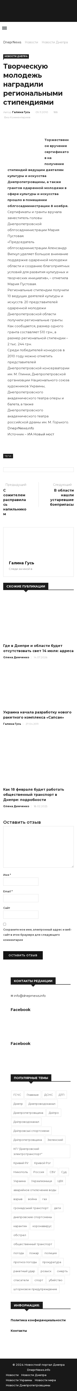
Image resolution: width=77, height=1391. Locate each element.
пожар (34, 1253)
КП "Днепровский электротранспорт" (27, 1151)
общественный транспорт (32, 1244)
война (32, 1199)
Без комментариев (17, 117)
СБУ (53, 1172)
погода (18, 1253)
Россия (38, 1172)
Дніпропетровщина (27, 1139)
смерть (62, 1271)
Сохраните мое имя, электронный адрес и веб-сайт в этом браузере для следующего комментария (37, 934)
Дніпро (54, 1112)
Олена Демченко (16, 657)
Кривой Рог (42, 1163)
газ (44, 1199)
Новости (31, 42)
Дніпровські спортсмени (31, 1130)
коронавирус (42, 1226)
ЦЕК (60, 1181)
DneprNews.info (20, 428)
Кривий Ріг (21, 1163)
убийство (55, 1280)
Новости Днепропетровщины (28, 1385)
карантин (20, 1226)
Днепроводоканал (41, 1103)
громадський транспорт (31, 1208)
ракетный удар (24, 1271)
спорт (38, 1280)
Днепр (18, 1103)
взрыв (17, 1199)
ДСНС (48, 1094)
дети (57, 1208)
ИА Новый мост (40, 434)
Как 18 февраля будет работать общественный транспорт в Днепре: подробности (33, 794)
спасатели (21, 1280)
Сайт (6, 908)
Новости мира (45, 1380)
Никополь (20, 1172)
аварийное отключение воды (34, 1190)
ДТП (62, 1094)
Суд (64, 1172)
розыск (46, 1271)
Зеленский (55, 1139)
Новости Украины (19, 1380)
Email (8, 891)
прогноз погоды (25, 1262)
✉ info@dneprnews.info (28, 996)
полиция (50, 1253)
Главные (33, 1094)
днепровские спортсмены (32, 1217)
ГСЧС (17, 1094)
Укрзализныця (41, 1181)
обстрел (19, 1235)
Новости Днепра (55, 42)
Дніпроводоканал (26, 1121)
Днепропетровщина (28, 1112)
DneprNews (12, 42)
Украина (19, 1181)
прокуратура (51, 1262)
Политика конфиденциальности (38, 1320)
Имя (7, 874)
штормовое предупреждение (35, 1289)
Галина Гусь (21, 112)
